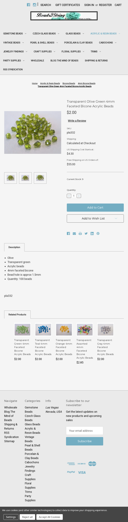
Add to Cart (22, 329)
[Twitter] (86, 233)
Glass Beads (73, 33)
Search (45, 5)
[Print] (80, 233)
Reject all (27, 517)
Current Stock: (75, 179)
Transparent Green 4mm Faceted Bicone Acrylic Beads (22, 347)
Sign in (89, 5)
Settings (11, 517)
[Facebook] (68, 233)
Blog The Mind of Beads (64, 60)
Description (14, 247)
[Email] (74, 233)
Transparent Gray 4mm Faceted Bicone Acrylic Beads (105, 347)
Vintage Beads (11, 42)
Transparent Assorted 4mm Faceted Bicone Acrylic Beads (84, 349)
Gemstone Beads (13, 33)
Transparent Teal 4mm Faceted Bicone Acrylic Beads (43, 347)
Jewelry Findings (13, 51)
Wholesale (37, 60)
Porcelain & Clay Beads (78, 42)
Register (105, 5)
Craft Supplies (43, 51)
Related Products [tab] (17, 314)
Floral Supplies (71, 51)
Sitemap (9, 441)
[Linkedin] (92, 233)
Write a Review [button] (77, 120)
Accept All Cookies (49, 517)
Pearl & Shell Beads (42, 42)
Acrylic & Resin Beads (104, 33)
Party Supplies (12, 60)
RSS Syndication (13, 69)
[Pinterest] (98, 233)
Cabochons (106, 42)
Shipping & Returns (96, 60)
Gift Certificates (67, 5)
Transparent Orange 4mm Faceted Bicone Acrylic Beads (64, 347)
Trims (94, 51)
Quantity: (71, 190)
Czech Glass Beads (44, 33)
